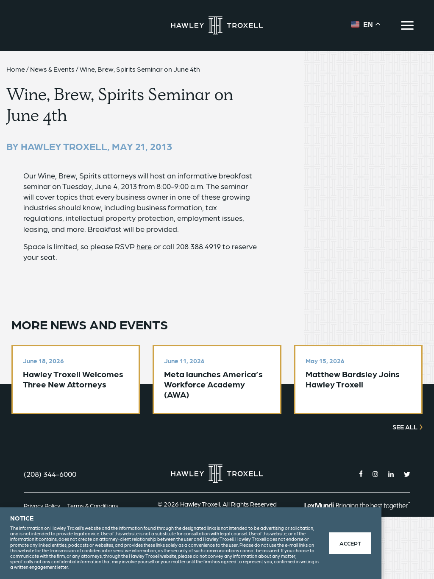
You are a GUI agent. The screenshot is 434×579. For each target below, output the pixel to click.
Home (15, 69)
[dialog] (190, 543)
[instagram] (375, 473)
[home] (217, 25)
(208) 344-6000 (50, 473)
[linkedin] (391, 473)
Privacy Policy (42, 505)
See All (404, 427)
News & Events (52, 69)
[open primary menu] (407, 25)
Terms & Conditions (92, 505)
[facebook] (361, 473)
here (144, 246)
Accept (350, 543)
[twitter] (407, 473)
